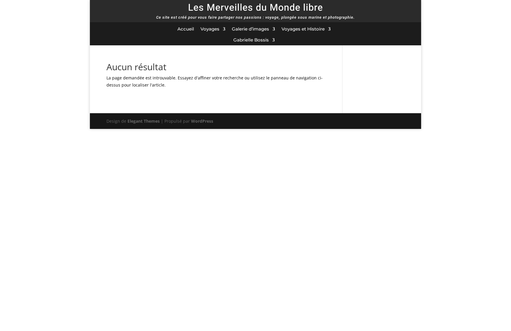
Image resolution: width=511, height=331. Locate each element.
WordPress (202, 121)
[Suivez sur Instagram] (401, 29)
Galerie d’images (250, 29)
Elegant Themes (143, 121)
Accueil (185, 29)
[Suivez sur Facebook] (377, 29)
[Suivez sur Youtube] (413, 29)
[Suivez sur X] (389, 29)
